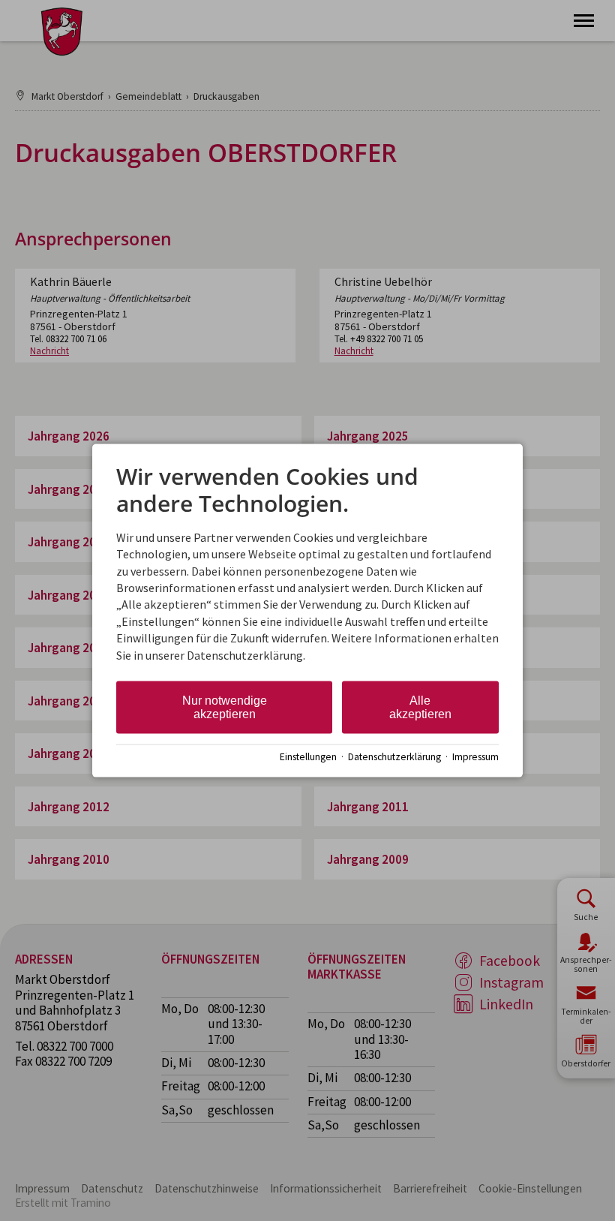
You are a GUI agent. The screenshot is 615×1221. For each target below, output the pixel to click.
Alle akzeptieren (420, 707)
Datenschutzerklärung (394, 756)
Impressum (475, 756)
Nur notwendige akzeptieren (224, 707)
